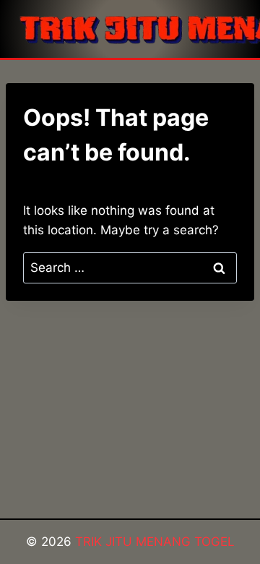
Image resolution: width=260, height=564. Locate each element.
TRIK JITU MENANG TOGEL (155, 541)
